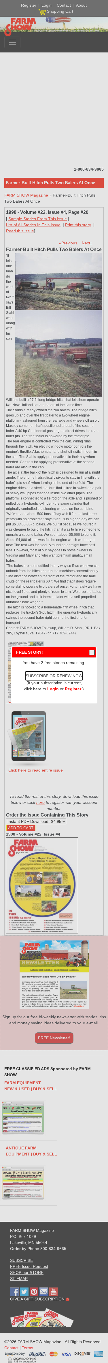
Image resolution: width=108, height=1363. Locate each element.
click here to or (52, 689)
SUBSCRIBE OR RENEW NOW (54, 676)
